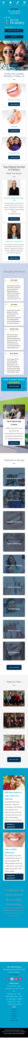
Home (14, 1009)
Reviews (14, 1016)
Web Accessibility (21, 1031)
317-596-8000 (14, 11)
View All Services (14, 667)
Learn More (14, 65)
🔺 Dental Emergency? (14, 13)
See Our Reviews (14, 386)
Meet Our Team (14, 759)
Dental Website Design (10, 1033)
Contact (14, 1018)
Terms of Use (12, 1031)
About (14, 1011)
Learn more (14, 104)
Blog (14, 1014)
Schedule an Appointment (11, 826)
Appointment (14, 1020)
